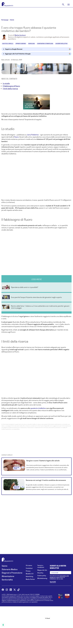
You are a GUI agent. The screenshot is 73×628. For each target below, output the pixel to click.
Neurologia (31, 43)
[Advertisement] (36, 11)
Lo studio (6, 83)
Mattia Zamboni (20, 35)
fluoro (16, 137)
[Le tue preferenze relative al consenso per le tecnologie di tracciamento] (3, 625)
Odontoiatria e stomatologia (45, 43)
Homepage (4, 20)
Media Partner (30, 579)
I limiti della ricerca (10, 88)
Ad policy (40, 573)
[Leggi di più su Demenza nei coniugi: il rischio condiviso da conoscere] (36, 486)
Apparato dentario (21, 43)
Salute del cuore (16, 468)
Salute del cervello (7, 43)
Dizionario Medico (10, 569)
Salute (12, 20)
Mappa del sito (42, 570)
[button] (36, 101)
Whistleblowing (42, 578)
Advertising (29, 576)
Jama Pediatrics (33, 134)
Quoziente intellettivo (61, 43)
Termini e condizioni (40, 566)
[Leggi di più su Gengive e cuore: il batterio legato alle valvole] (36, 466)
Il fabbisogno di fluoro (11, 86)
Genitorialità (7, 579)
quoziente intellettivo (38, 408)
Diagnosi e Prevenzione (12, 572)
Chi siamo (29, 565)
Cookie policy (41, 576)
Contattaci (29, 568)
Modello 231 (30, 574)
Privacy (28, 571)
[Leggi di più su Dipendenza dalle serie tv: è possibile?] (36, 287)
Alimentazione (8, 576)
